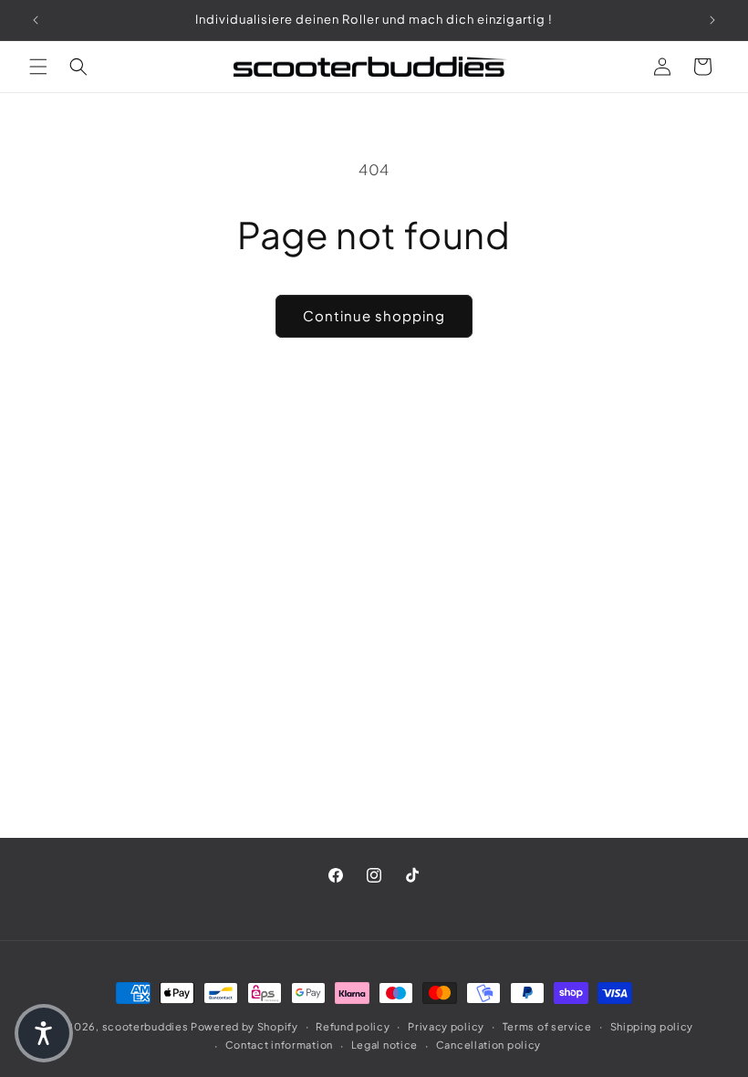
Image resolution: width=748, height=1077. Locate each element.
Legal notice (384, 1045)
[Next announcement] (712, 20)
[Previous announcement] (36, 20)
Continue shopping (374, 315)
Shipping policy (652, 1026)
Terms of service (547, 1026)
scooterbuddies (145, 1026)
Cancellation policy (488, 1045)
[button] (38, 67)
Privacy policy (446, 1026)
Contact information (279, 1045)
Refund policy (353, 1026)
